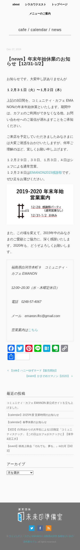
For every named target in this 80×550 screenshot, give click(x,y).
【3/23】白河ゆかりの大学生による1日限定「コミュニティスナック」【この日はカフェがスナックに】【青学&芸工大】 (40, 434)
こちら (33, 330)
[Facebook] (41, 528)
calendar (39, 30)
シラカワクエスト (35, 4)
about (16, 4)
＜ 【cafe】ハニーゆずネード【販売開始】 (32, 370)
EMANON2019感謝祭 (46, 172)
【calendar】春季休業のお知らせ (27, 422)
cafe (22, 30)
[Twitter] (33, 528)
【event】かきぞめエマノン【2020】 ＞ (49, 376)
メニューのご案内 (40, 13)
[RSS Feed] (48, 528)
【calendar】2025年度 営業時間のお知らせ (33, 414)
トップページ (60, 4)
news (57, 30)
